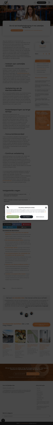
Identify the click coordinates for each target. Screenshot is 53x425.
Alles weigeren (26, 216)
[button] (46, 207)
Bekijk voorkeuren (40, 216)
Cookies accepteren (13, 216)
